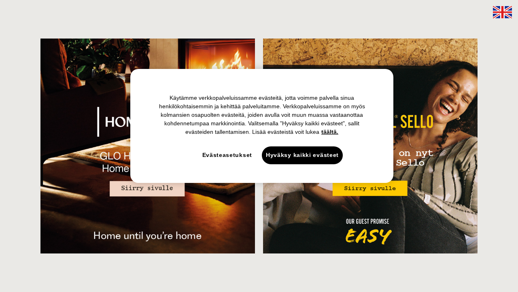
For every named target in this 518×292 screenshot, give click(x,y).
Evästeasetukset (227, 155)
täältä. (329, 132)
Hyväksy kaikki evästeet (302, 155)
